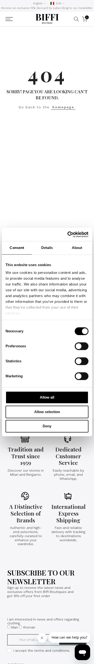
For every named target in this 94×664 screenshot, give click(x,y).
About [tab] (77, 248)
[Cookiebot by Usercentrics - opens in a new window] (67, 234)
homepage (63, 107)
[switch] (81, 346)
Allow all (47, 397)
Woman (29, 627)
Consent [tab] (17, 248)
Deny (47, 426)
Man (14, 627)
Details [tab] (47, 248)
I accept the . (41, 650)
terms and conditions (51, 650)
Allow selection (47, 412)
